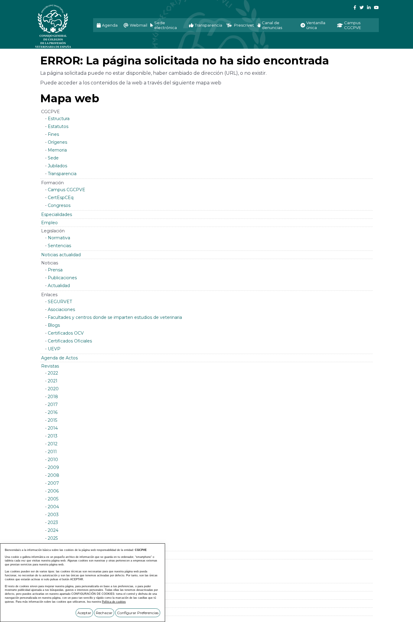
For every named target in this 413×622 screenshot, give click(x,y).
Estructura (59, 118)
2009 (53, 467)
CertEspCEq (60, 197)
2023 (53, 522)
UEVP (54, 349)
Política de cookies (114, 601)
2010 (53, 459)
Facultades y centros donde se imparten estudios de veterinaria (115, 317)
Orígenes (57, 142)
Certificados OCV (66, 333)
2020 (53, 388)
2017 (53, 404)
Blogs (54, 325)
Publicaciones (62, 277)
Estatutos (58, 126)
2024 (53, 530)
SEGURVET (60, 301)
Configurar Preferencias (137, 613)
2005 (53, 499)
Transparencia (62, 173)
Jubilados (57, 166)
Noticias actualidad (61, 254)
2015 (52, 420)
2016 (52, 412)
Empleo (49, 222)
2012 (52, 444)
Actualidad (59, 285)
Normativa (59, 238)
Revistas (50, 366)
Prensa (55, 270)
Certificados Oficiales (70, 341)
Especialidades (56, 214)
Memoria (57, 150)
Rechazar (104, 613)
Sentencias (59, 245)
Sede (53, 158)
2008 (53, 475)
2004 (53, 506)
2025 (53, 538)
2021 (52, 381)
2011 (52, 451)
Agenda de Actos (59, 358)
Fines (53, 134)
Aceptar (84, 613)
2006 (53, 491)
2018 (53, 396)
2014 (53, 428)
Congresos (59, 205)
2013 (52, 436)
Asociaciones (61, 309)
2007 (53, 483)
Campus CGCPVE (66, 189)
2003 (53, 514)
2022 (53, 373)
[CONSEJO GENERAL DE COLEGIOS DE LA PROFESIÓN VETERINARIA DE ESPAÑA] (59, 26)
